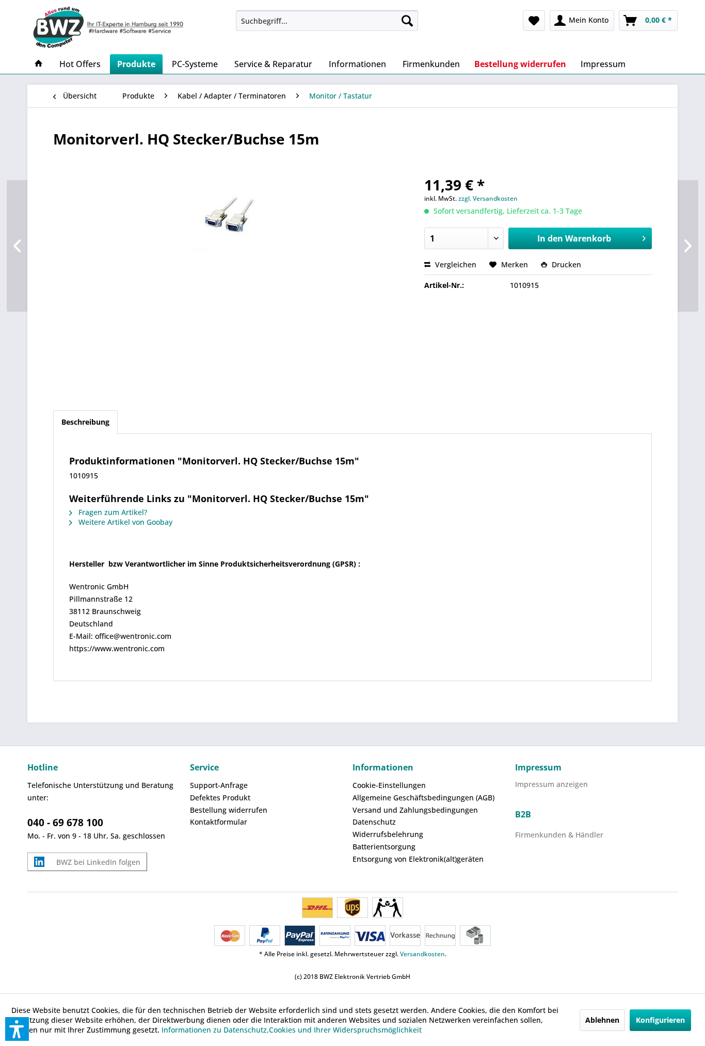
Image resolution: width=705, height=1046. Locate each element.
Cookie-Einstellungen (389, 785)
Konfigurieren (660, 1020)
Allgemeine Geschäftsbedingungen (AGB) (423, 797)
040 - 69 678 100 (65, 822)
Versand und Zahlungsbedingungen (415, 810)
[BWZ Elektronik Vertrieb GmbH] (127, 27)
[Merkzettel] (534, 20)
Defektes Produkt (220, 797)
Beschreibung (85, 422)
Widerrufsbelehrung (387, 834)
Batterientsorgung (383, 846)
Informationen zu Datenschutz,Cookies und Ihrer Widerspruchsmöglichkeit (292, 1030)
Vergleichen (454, 264)
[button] (17, 1029)
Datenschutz (374, 822)
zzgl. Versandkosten (488, 198)
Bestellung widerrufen (228, 810)
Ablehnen (602, 1020)
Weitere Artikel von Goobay (124, 522)
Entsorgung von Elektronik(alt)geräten (418, 859)
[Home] (38, 64)
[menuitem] (327, 20)
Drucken (565, 264)
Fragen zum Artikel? (111, 512)
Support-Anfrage (219, 785)
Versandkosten (422, 954)
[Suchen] (407, 20)
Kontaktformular (218, 822)
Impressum (538, 767)
